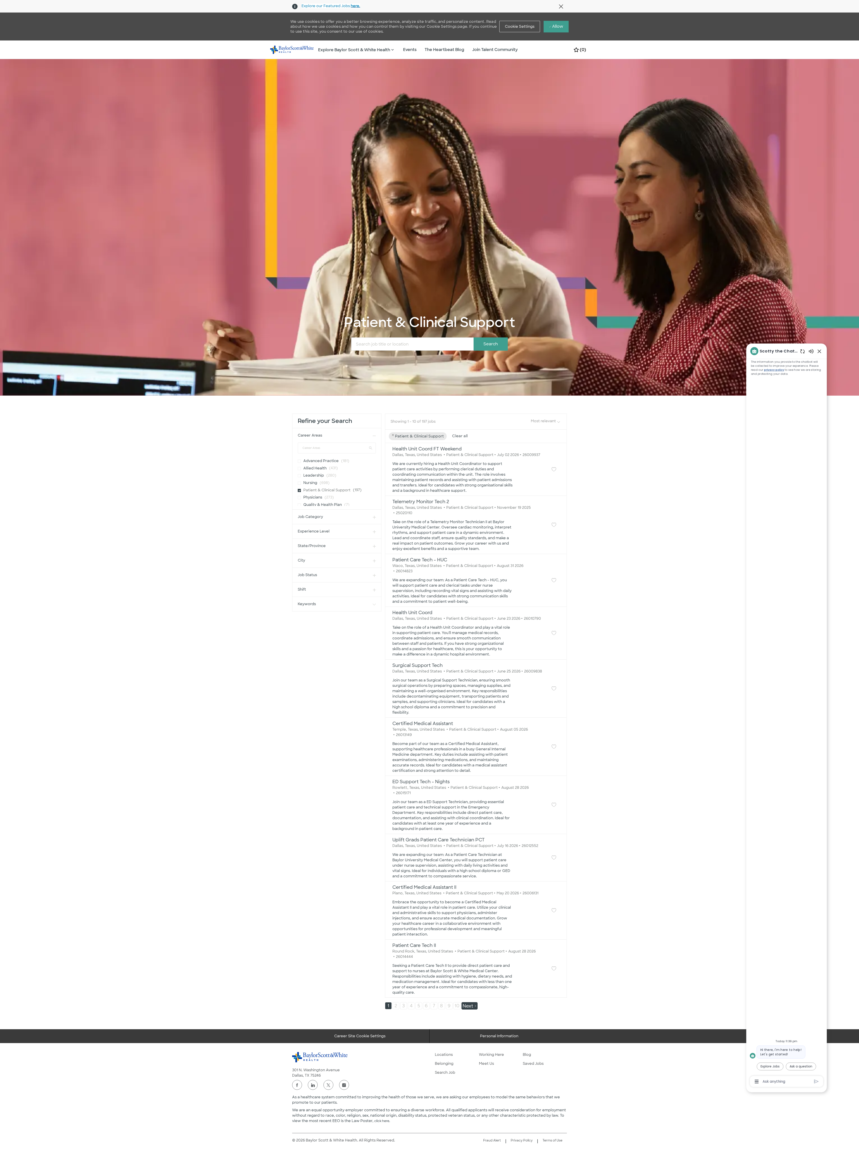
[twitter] (328, 1085)
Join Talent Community (495, 49)
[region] (786, 716)
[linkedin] (313, 1085)
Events (410, 49)
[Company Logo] (292, 49)
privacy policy (774, 370)
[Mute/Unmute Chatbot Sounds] (811, 351)
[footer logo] (320, 1057)
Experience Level (314, 531)
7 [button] (434, 1006)
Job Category (310, 516)
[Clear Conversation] (802, 351)
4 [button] (411, 1006)
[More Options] (756, 1081)
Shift (302, 589)
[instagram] (344, 1085)
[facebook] (297, 1085)
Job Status (307, 575)
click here (381, 1121)
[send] (816, 1081)
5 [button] (418, 1006)
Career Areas (310, 435)
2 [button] (396, 1006)
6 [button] (426, 1006)
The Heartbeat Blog (444, 49)
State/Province (312, 545)
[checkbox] (554, 469)
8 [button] (441, 1006)
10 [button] (457, 1006)
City (301, 560)
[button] (519, 26)
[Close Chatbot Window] (819, 351)
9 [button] (449, 1006)
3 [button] (403, 1006)
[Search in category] (370, 447)
